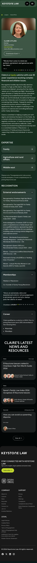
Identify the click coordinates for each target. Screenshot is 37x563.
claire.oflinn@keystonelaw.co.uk (13, 49)
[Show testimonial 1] (14, 70)
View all (17, 438)
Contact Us (4, 506)
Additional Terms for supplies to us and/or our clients (9, 535)
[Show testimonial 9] (29, 70)
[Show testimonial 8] (27, 70)
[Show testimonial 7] (26, 70)
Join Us (3, 509)
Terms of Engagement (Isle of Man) (9, 531)
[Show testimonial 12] (33, 304)
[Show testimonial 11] (33, 70)
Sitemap (20, 499)
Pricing (20, 494)
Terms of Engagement (7, 528)
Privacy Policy (5, 525)
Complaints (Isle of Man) (25, 504)
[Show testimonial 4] (20, 70)
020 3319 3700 (8, 47)
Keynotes (4, 501)
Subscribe (6, 470)
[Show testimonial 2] (16, 70)
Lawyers (6, 14)
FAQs (20, 496)
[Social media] (2, 554)
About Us (4, 494)
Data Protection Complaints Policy (26, 507)
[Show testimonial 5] (22, 70)
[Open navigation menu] (32, 4)
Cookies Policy (5, 523)
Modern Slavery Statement (9, 538)
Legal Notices (5, 520)
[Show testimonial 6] (24, 70)
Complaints (21, 501)
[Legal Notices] (7, 481)
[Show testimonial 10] (31, 70)
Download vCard (12, 54)
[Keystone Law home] (10, 3)
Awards (3, 504)
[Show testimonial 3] (18, 70)
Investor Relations (6, 511)
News (3, 499)
